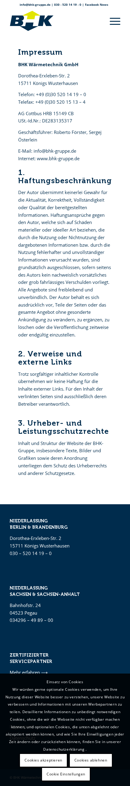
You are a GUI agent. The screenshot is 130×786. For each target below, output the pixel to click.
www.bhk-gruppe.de (58, 158)
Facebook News (96, 4)
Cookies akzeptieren (43, 760)
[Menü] (112, 21)
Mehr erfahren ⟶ (29, 672)
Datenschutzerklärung (64, 749)
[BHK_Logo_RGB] (54, 21)
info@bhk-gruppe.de (35, 4)
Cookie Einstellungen (66, 774)
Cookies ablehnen (90, 760)
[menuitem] (112, 21)
